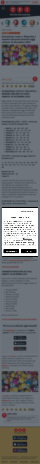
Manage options (11, 251)
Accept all (29, 251)
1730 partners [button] (15, 222)
